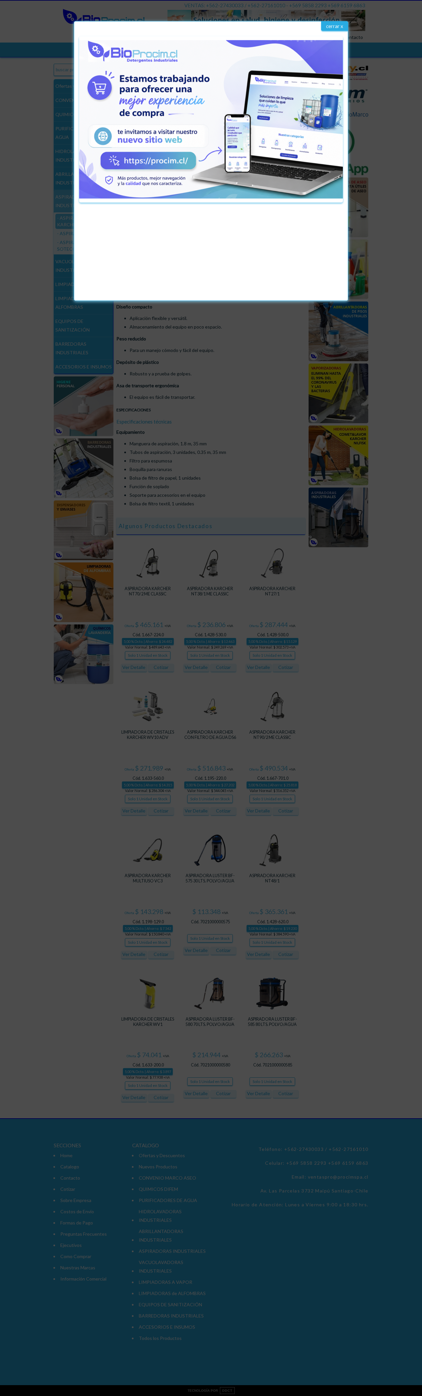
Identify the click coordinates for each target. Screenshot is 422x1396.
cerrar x (334, 26)
